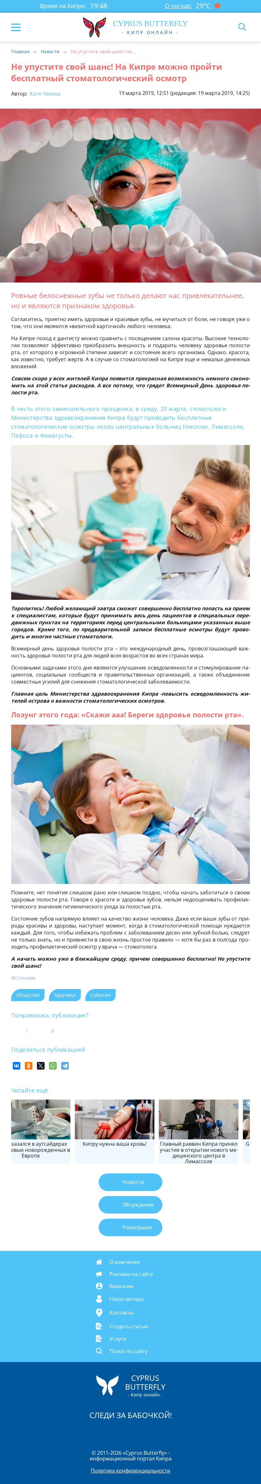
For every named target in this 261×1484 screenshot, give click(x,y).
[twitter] (123, 1431)
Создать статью (128, 1326)
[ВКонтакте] (16, 1065)
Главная (20, 51)
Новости (50, 51)
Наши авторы (126, 1298)
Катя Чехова (44, 93)
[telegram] (138, 1431)
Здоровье (65, 995)
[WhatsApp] (52, 1065)
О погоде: (178, 6)
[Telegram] (65, 1065)
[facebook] (94, 1431)
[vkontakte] (153, 1431)
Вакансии (121, 1286)
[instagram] (109, 1431)
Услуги (117, 1338)
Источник (23, 977)
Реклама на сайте (131, 1274)
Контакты (121, 1312)
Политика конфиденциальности (130, 1470)
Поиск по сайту (128, 1351)
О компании (124, 1261)
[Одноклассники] (28, 1065)
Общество (27, 995)
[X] (40, 1065)
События (100, 995)
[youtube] (167, 1431)
